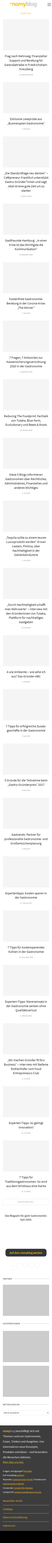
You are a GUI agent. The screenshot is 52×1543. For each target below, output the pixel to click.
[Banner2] (26, 1346)
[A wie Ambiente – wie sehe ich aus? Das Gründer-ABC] (26, 650)
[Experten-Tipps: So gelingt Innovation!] (26, 1101)
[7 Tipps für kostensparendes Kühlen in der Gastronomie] (26, 926)
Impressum (9, 1525)
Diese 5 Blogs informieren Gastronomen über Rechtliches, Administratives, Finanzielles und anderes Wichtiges (26, 481)
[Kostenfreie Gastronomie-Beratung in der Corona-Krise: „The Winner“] (26, 277)
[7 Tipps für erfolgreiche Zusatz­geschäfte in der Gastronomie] (26, 704)
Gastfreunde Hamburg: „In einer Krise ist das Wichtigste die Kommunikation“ (26, 244)
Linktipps (8, 1509)
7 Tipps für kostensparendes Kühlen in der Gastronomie (26, 949)
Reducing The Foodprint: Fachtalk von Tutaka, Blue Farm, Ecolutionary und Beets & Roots (26, 420)
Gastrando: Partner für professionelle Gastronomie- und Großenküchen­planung (26, 838)
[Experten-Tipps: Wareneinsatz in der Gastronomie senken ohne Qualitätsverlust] (26, 980)
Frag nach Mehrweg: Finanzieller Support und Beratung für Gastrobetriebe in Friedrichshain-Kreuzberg (26, 62)
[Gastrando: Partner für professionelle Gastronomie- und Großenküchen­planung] (26, 813)
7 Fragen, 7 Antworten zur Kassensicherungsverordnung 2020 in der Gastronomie (26, 361)
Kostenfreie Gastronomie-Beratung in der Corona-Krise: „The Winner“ (25, 303)
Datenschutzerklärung (15, 1517)
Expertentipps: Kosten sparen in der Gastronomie (26, 895)
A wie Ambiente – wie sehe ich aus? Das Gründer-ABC (26, 674)
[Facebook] (22, 1536)
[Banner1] (26, 1300)
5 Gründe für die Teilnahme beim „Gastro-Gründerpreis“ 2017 (26, 782)
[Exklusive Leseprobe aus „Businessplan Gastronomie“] (26, 97)
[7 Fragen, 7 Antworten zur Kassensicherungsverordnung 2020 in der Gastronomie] (26, 336)
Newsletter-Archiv (12, 1500)
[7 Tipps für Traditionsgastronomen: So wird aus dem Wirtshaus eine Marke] (26, 1155)
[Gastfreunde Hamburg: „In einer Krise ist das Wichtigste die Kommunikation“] (26, 219)
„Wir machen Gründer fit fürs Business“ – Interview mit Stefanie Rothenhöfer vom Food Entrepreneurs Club (26, 1066)
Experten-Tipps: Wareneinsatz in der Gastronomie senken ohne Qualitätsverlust (26, 1005)
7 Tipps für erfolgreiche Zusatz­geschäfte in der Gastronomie (26, 728)
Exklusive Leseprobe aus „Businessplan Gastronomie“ (26, 121)
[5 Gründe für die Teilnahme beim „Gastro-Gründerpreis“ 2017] (26, 759)
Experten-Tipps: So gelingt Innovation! (26, 1125)
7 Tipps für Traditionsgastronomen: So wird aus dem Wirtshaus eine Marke (26, 1181)
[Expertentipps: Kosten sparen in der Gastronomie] (26, 871)
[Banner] (26, 1381)
